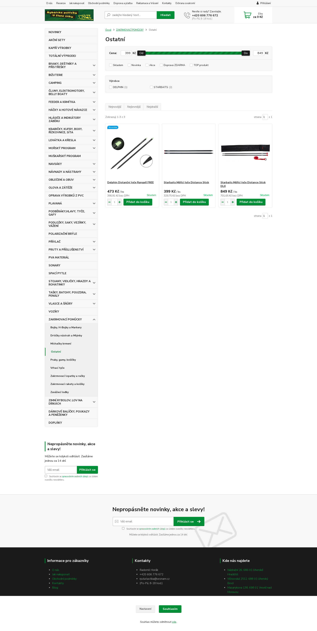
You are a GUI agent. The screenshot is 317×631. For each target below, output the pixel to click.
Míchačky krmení (60, 343)
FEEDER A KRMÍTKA (62, 102)
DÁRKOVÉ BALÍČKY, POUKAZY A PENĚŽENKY (69, 413)
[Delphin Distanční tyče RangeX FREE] (132, 152)
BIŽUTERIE (56, 75)
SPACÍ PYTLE (57, 273)
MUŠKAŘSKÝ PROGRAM (65, 156)
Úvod (108, 30)
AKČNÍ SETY (57, 40)
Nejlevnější (134, 107)
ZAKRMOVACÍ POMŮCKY (65, 319)
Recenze (60, 3)
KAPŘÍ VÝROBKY (60, 48)
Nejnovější (114, 107)
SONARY (54, 265)
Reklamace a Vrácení (147, 3)
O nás (49, 3)
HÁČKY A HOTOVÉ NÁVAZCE (68, 110)
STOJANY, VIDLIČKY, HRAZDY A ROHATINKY (70, 282)
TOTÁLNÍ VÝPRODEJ (62, 56)
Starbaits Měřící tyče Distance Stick (186, 182)
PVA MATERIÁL (59, 257)
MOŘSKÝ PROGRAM (62, 148)
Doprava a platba (123, 3)
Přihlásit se (87, 470)
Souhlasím (170, 609)
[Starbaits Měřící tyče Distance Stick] (189, 152)
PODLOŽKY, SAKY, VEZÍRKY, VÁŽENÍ (67, 224)
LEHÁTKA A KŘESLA (62, 140)
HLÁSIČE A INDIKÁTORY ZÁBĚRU (65, 119)
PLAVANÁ (55, 203)
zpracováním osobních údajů (75, 476)
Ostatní (56, 351)
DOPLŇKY (55, 423)
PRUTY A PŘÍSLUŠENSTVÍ (66, 249)
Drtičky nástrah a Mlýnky (66, 335)
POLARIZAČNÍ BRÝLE (63, 234)
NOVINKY (55, 32)
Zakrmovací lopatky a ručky (67, 376)
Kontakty (167, 3)
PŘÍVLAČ (55, 242)
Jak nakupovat (76, 3)
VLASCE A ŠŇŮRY (60, 303)
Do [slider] (246, 53)
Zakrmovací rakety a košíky (67, 384)
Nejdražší (152, 107)
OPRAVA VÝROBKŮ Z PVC (66, 195)
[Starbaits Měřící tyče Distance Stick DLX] (245, 152)
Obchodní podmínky (99, 3)
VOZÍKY (54, 311)
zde (174, 622)
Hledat (166, 15)
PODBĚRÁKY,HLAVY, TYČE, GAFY (67, 213)
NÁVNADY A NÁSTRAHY (65, 172)
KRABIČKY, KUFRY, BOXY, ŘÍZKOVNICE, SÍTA (65, 130)
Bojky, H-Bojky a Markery (65, 327)
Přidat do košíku (137, 202)
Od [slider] (141, 53)
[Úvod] (73, 15)
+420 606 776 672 (205, 15)
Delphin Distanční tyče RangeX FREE (130, 182)
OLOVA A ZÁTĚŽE (60, 188)
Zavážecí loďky (59, 392)
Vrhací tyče (57, 368)
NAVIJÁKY (55, 164)
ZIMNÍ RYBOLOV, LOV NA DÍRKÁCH (65, 401)
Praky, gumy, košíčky (63, 360)
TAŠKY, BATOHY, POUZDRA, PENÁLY (67, 294)
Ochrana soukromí (185, 3)
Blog (55, 587)
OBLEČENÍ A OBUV (61, 180)
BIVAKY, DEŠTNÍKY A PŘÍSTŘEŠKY (62, 65)
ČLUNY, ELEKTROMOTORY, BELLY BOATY (67, 92)
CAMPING (55, 83)
